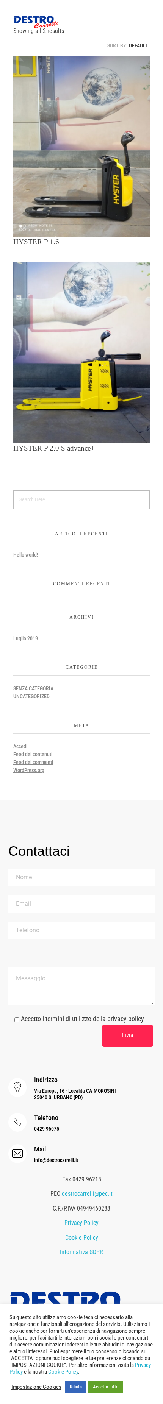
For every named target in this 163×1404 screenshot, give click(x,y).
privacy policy (125, 1018)
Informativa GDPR (81, 1252)
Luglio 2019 (25, 638)
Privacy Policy (81, 1222)
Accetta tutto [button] (106, 1387)
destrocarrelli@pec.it (87, 1193)
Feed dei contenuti (32, 754)
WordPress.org (28, 770)
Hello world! (25, 555)
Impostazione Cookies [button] (36, 1387)
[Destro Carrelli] (36, 22)
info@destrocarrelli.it (56, 1160)
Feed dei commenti (33, 762)
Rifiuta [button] (76, 1387)
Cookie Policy (81, 1237)
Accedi (20, 746)
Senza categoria (33, 688)
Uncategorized (31, 696)
